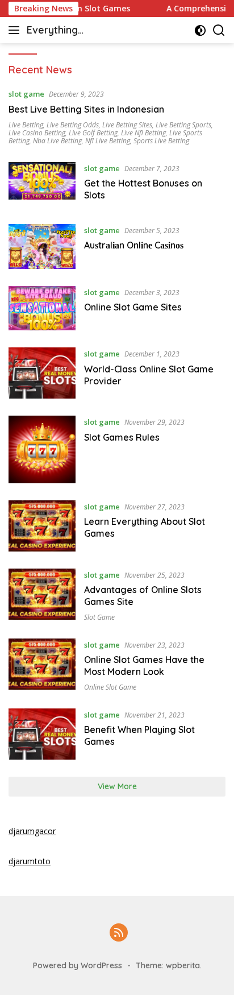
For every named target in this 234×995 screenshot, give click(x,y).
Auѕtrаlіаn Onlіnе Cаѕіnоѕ (133, 245)
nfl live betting (107, 141)
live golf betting (93, 133)
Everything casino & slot (58, 31)
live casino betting (37, 133)
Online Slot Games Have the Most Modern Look (144, 665)
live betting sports (183, 125)
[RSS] (119, 933)
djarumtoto (30, 861)
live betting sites (127, 125)
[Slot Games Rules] (42, 449)
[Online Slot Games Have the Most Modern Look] (42, 665)
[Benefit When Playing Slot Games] (42, 734)
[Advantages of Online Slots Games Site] (42, 595)
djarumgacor (32, 831)
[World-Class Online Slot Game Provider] (42, 373)
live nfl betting (143, 133)
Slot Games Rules (122, 437)
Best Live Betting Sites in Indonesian (86, 109)
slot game (26, 94)
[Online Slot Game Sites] (42, 308)
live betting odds (73, 125)
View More (117, 786)
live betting (26, 125)
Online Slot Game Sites (133, 307)
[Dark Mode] (200, 30)
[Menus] (16, 30)
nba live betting (57, 141)
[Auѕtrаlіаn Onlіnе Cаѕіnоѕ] (42, 246)
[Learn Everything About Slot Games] (42, 526)
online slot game (110, 687)
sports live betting (161, 141)
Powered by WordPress (77, 965)
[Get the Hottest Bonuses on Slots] (42, 184)
